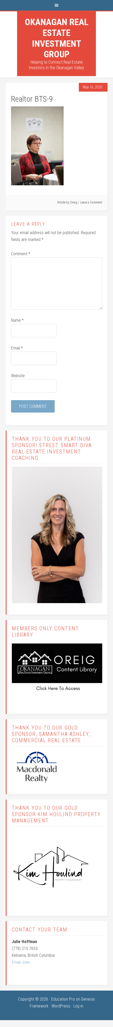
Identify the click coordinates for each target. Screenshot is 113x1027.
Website (18, 375)
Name (17, 320)
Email (17, 348)
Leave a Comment (91, 202)
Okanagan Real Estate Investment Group (56, 38)
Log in (78, 1006)
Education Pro (63, 999)
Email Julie (21, 962)
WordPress (61, 1006)
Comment (20, 253)
